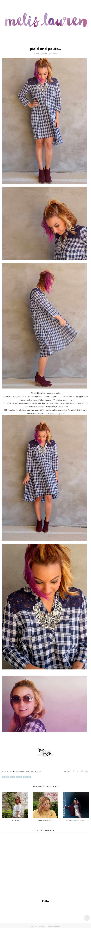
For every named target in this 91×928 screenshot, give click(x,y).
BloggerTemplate (55, 926)
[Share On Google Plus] (87, 771)
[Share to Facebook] (73, 771)
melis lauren (40, 926)
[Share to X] (78, 771)
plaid (19, 777)
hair (12, 777)
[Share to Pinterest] (82, 771)
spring (27, 777)
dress (5, 777)
